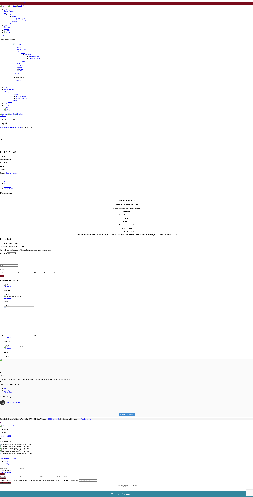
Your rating (3, 253)
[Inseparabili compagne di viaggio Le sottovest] (211, 409)
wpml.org (127, 494)
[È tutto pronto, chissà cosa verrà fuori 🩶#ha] (126, 407)
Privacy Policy (8, 392)
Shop (5, 388)
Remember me (6, 470)
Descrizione (7, 187)
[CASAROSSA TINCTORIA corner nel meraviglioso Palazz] (42, 407)
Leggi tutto (7, 286)
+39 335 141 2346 (53, 419)
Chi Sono (7, 390)
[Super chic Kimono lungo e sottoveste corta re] (126, 409)
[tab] (128, 187)
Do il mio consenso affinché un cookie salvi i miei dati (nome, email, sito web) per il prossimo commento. (35, 273)
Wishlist (17, 81)
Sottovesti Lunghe (11, 173)
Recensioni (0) (8, 188)
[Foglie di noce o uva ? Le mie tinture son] (42, 409)
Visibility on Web (86, 419)
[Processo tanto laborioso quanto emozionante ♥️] (211, 407)
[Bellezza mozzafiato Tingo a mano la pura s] (42, 411)
